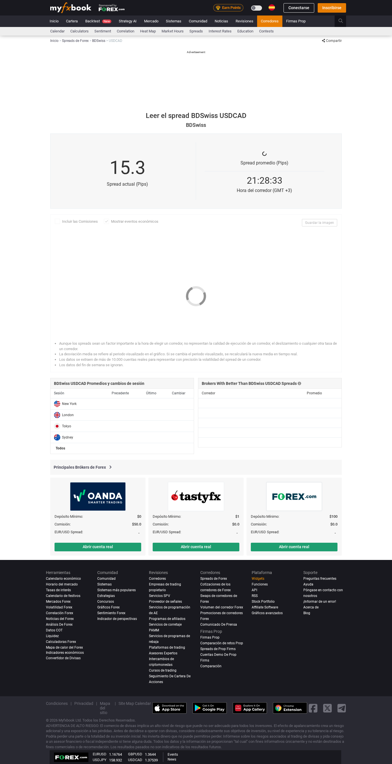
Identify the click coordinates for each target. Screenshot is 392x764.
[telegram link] (341, 708)
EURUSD (99, 754)
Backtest (97, 21)
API (254, 590)
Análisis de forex (59, 625)
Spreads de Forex (213, 579)
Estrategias (106, 596)
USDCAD (135, 760)
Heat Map (148, 31)
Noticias (221, 21)
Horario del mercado (62, 584)
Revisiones (244, 21)
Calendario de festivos (63, 596)
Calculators (79, 31)
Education (245, 31)
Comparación (211, 666)
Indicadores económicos (65, 653)
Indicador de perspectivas (117, 619)
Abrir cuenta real (98, 546)
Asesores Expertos (163, 653)
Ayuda (308, 584)
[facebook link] (313, 708)
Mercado (151, 21)
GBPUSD (135, 754)
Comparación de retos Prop (221, 643)
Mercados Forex (58, 602)
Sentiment (102, 31)
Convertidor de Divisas (63, 658)
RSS (255, 596)
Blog (306, 613)
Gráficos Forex (108, 607)
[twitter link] (327, 708)
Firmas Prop (296, 21)
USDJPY (99, 760)
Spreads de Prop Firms (218, 649)
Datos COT (54, 630)
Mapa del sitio (105, 708)
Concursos (105, 602)
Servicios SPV (159, 596)
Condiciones (57, 703)
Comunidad (198, 21)
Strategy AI (128, 21)
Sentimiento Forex (111, 613)
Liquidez (52, 636)
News (172, 759)
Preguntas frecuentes (319, 579)
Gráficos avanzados (267, 613)
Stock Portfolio (263, 602)
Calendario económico (63, 579)
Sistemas (173, 21)
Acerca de (311, 607)
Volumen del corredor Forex (221, 607)
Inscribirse (331, 7)
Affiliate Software (265, 607)
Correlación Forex (59, 613)
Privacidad (83, 703)
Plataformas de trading (167, 647)
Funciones (260, 584)
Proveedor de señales (165, 602)
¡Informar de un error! (319, 602)
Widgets (258, 579)
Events (173, 755)
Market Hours (173, 31)
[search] (344, 21)
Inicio (54, 21)
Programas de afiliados (167, 619)
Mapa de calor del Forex (64, 647)
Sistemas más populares (116, 590)
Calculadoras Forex (61, 642)
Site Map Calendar (135, 703)
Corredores (270, 21)
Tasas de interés (58, 590)
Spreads (196, 31)
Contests (266, 31)
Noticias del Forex (60, 619)
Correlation (125, 31)
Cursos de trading (162, 670)
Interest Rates (220, 31)
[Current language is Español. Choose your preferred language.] (272, 7)
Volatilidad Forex (59, 607)
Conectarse (298, 7)
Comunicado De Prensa (218, 625)
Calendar (57, 31)
